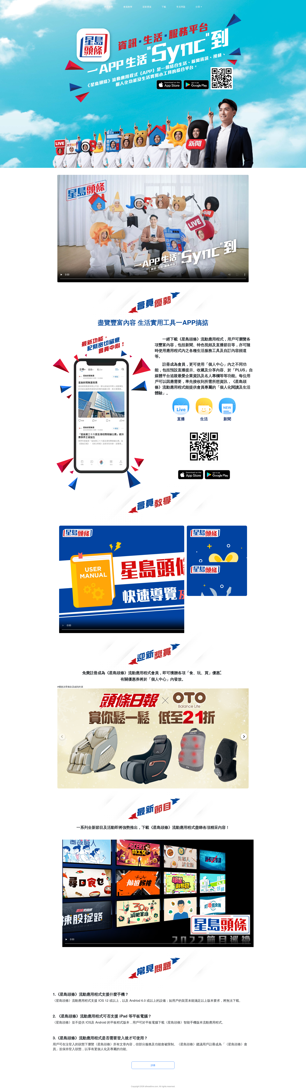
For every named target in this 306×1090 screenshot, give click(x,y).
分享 (198, 6)
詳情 (153, 1065)
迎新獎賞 (146, 6)
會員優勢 (108, 6)
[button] (62, 736)
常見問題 (180, 6)
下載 (164, 6)
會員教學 (127, 6)
